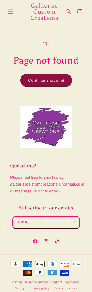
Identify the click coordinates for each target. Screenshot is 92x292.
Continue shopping (46, 80)
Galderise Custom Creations (43, 281)
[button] (10, 11)
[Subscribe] (73, 222)
